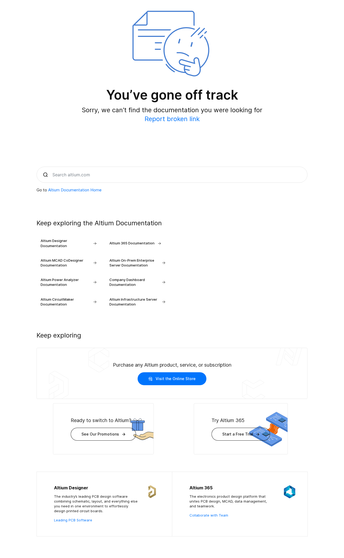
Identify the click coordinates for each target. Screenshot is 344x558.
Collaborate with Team (208, 515)
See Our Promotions (100, 434)
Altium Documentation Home (75, 189)
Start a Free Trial (237, 434)
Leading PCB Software (73, 520)
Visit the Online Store (176, 378)
